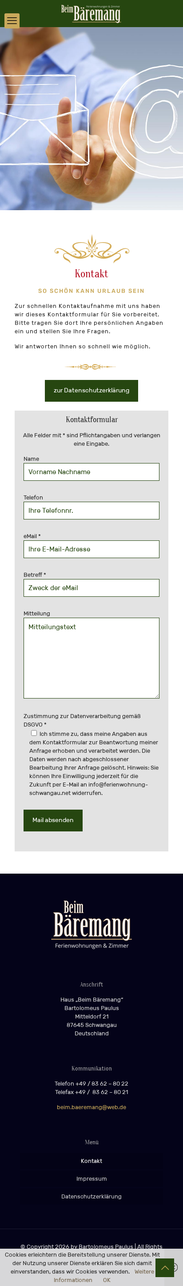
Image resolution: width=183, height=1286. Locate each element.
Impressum (91, 1178)
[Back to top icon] (164, 1267)
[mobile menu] (12, 20)
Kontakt (91, 1161)
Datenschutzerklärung (91, 1196)
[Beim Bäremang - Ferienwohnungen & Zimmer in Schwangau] (91, 13)
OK (107, 1280)
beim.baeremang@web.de (91, 1107)
